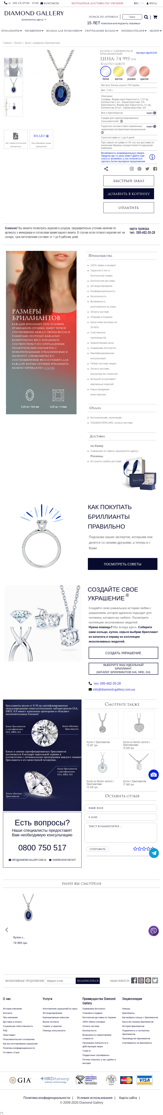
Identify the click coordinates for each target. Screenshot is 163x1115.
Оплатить (128, 208)
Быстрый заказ (128, 181)
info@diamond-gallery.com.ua (114, 689)
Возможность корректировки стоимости (96, 1037)
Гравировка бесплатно (103, 348)
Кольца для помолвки (63, 31)
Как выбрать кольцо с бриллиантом (140, 1017)
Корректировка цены (102, 343)
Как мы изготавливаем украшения (20, 1043)
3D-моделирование (101, 286)
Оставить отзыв (11, 1052)
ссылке (49, 368)
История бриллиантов (133, 1026)
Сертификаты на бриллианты (137, 1043)
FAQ (5, 1030)
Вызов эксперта (51, 1022)
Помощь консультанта (54, 1030)
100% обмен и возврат (103, 265)
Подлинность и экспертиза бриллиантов (135, 1032)
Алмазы (126, 1008)
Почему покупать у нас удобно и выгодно (99, 1061)
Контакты (7, 1013)
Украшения (33, 31)
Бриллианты (10, 31)
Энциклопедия (132, 31)
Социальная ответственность (18, 1026)
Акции (154, 31)
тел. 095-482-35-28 (107, 683)
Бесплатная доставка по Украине (99, 1017)
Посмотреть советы (122, 564)
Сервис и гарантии (52, 1026)
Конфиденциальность (102, 291)
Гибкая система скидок (103, 363)
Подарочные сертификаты (95, 1055)
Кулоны (18, 43)
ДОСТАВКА (97, 436)
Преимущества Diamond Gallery (98, 1001)
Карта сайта (128, 1097)
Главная (7, 43)
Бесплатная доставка (102, 280)
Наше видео (9, 1035)
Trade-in (86, 1051)
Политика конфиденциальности (19, 1048)
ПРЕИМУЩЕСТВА (100, 256)
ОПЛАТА (95, 408)
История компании (12, 1008)
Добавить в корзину (129, 194)
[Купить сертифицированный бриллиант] (42, 810)
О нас (7, 999)
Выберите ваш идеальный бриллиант (123, 668)
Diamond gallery (34, 17)
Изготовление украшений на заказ (60, 1008)
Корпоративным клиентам (56, 1017)
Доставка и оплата (12, 1022)
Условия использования (95, 1097)
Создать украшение (123, 653)
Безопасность (98, 296)
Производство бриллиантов (136, 1038)
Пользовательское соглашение (19, 1039)
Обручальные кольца (100, 31)
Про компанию (10, 1017)
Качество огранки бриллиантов (137, 1022)
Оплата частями (99, 312)
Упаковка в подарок (101, 317)
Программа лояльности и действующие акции (95, 1045)
